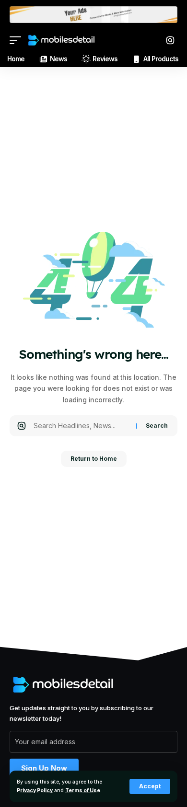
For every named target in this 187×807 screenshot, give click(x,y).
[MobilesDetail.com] (61, 40)
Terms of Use (82, 790)
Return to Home (93, 458)
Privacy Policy (35, 790)
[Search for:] (81, 425)
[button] (149, 786)
